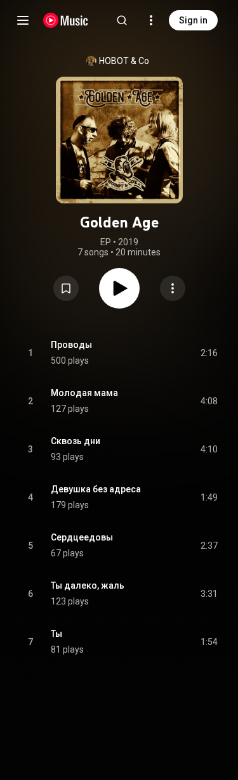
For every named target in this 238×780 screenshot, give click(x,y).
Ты (56, 634)
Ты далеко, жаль (87, 585)
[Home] (65, 20)
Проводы (71, 345)
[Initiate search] (122, 20)
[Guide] (22, 20)
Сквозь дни (75, 441)
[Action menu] (172, 288)
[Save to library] (66, 288)
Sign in (193, 20)
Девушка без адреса (96, 489)
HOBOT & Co (124, 61)
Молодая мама (84, 393)
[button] (66, 288)
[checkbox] (208, 353)
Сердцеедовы (82, 537)
